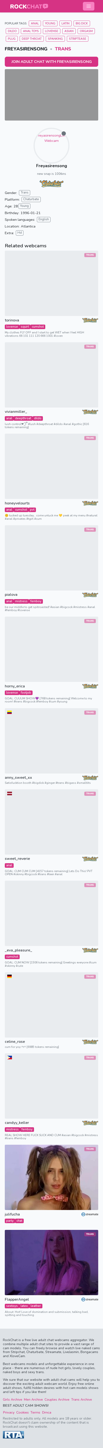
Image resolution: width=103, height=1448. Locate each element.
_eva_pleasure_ (18, 950)
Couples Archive (57, 1399)
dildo (37, 418)
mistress (21, 601)
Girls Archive (12, 1399)
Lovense (51, 31)
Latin (65, 23)
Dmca (46, 1412)
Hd (19, 233)
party (10, 1221)
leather (36, 1306)
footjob (26, 693)
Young (50, 23)
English (44, 219)
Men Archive (33, 1399)
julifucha (12, 1214)
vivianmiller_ (16, 411)
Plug (12, 39)
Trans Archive (81, 1399)
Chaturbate (31, 199)
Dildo (12, 31)
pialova (11, 594)
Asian (69, 31)
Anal (35, 23)
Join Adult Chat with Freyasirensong (51, 61)
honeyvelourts (17, 503)
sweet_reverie (17, 859)
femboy (35, 601)
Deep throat (32, 39)
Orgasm (86, 31)
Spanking (55, 39)
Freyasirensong (51, 166)
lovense (12, 327)
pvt (32, 510)
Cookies (22, 1412)
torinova (12, 320)
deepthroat (23, 418)
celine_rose (15, 1041)
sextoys (12, 1306)
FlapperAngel (17, 1299)
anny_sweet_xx (18, 777)
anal (9, 418)
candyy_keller (17, 1123)
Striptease (77, 39)
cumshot (38, 327)
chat (19, 1221)
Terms (35, 1412)
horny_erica (15, 686)
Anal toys (31, 31)
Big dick (82, 23)
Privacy (9, 1412)
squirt (25, 327)
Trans (63, 49)
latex (24, 1306)
